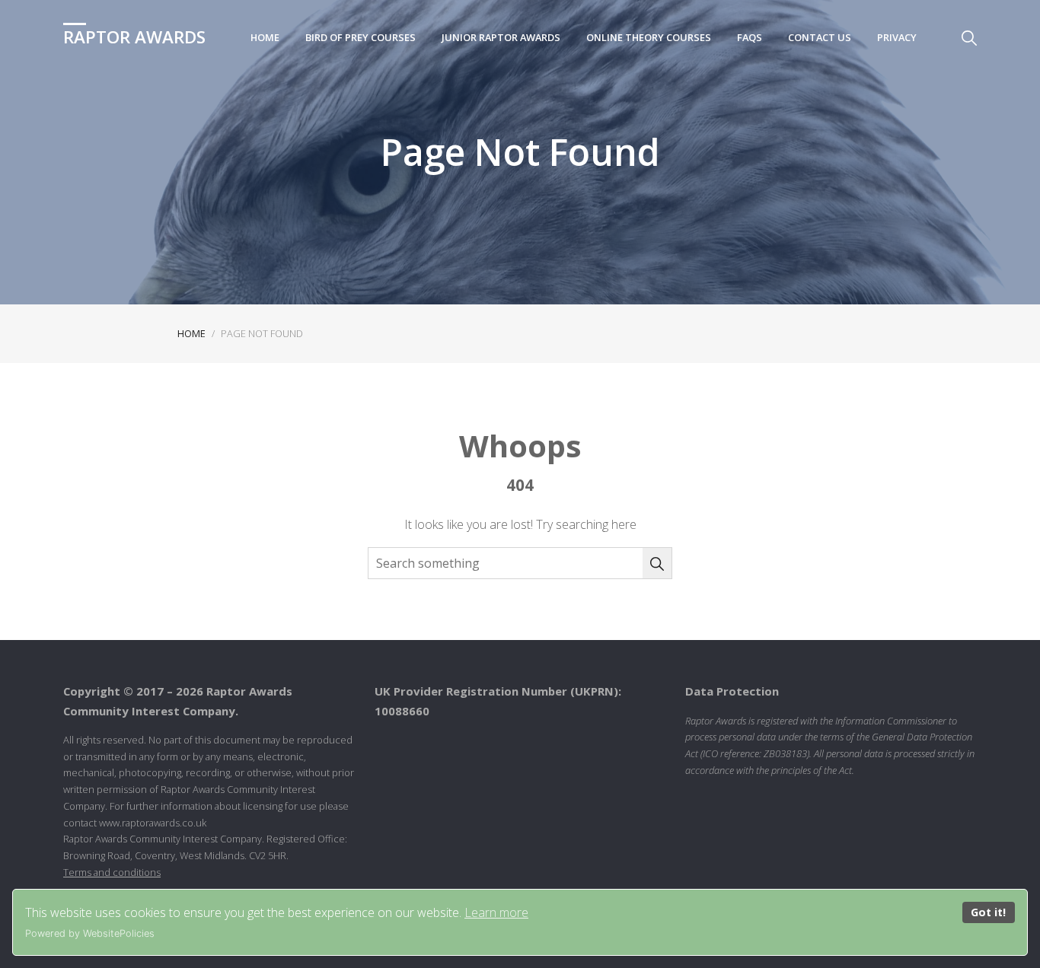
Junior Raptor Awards (501, 37)
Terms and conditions (112, 872)
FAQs (749, 37)
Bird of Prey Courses (360, 37)
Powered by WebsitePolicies (90, 933)
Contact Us (819, 37)
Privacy (897, 37)
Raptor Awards (134, 37)
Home (264, 37)
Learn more (496, 912)
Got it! (988, 912)
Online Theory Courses (648, 37)
